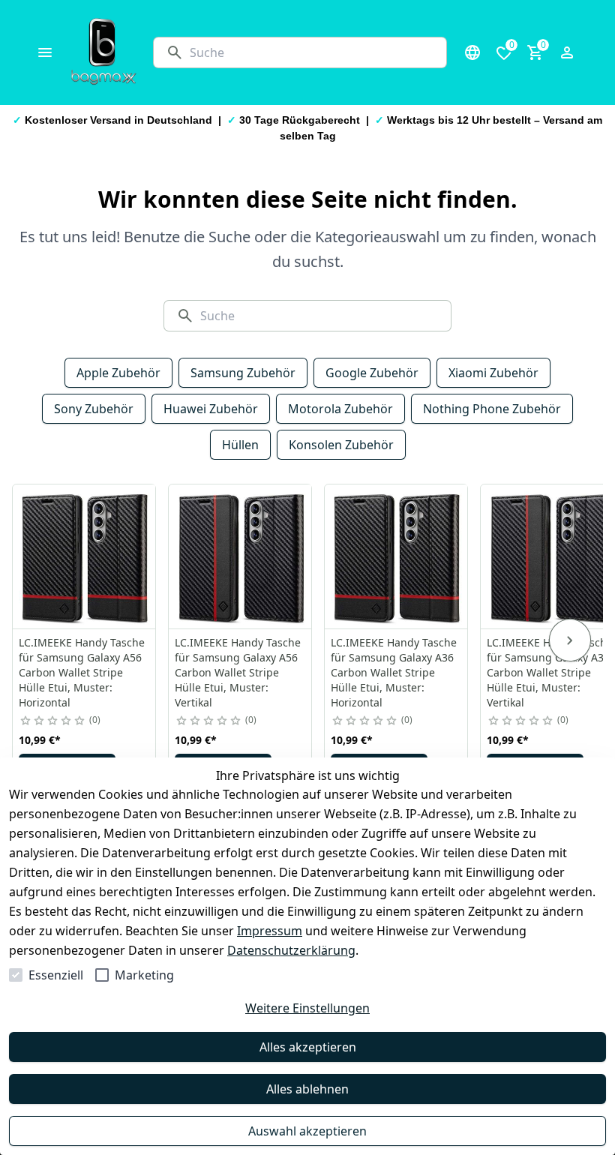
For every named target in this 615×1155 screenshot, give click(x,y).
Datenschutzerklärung (291, 950)
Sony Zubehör (94, 408)
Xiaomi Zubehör (493, 372)
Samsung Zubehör (243, 372)
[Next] (570, 640)
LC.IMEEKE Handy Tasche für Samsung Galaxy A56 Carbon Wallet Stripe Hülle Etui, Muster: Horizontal (82, 672)
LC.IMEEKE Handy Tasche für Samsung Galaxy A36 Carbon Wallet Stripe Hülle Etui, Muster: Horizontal (394, 672)
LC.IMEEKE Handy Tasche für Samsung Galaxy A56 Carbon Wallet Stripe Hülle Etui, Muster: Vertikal (238, 672)
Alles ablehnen (307, 1089)
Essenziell (55, 975)
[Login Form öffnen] (567, 53)
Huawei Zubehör (211, 408)
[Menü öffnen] (45, 53)
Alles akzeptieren (308, 1047)
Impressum (269, 930)
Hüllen (240, 444)
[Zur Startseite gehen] (103, 52)
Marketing (144, 975)
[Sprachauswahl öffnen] (473, 53)
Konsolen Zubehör (341, 444)
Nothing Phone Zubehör (492, 408)
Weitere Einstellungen (307, 1008)
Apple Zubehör (118, 372)
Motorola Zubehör (340, 408)
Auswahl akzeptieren (307, 1131)
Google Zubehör (372, 372)
